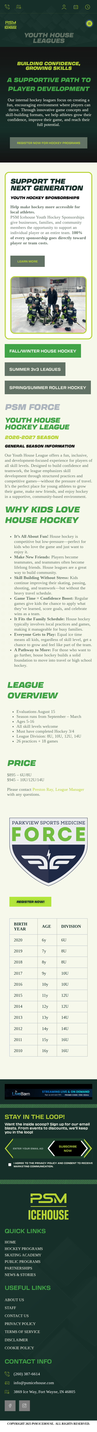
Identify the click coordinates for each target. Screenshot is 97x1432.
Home (10, 1242)
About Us (14, 1300)
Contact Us (17, 1316)
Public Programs (22, 1261)
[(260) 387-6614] (8, 7)
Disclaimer (16, 1340)
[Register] (65, 6)
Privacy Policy (20, 1324)
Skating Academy (23, 1255)
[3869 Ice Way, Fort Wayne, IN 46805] (20, 7)
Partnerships (18, 1268)
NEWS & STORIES (20, 1275)
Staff (10, 1308)
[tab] (43, 351)
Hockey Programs (24, 1248)
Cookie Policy (19, 1348)
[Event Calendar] (77, 6)
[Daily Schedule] (88, 6)
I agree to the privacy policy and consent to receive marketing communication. (53, 1164)
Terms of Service (22, 1332)
